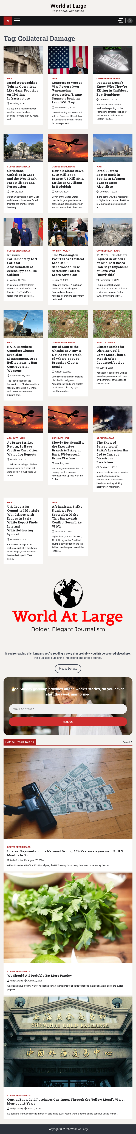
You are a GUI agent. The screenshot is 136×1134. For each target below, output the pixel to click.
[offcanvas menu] (120, 20)
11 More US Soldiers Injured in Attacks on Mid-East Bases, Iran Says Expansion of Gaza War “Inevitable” (113, 265)
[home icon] (8, 20)
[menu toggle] (17, 20)
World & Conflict (107, 342)
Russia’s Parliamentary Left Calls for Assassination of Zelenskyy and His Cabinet (22, 265)
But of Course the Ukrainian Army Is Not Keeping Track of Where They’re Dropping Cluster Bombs (67, 357)
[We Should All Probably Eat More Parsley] (68, 918)
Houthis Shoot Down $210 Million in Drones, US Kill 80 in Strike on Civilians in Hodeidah (68, 179)
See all (126, 742)
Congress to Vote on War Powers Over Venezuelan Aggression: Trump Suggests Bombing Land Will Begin (67, 92)
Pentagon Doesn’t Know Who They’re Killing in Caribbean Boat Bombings (113, 88)
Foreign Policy (61, 250)
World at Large (68, 5)
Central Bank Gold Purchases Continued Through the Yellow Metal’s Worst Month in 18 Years (65, 1101)
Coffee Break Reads (108, 78)
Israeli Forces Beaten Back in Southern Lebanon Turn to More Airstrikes (111, 179)
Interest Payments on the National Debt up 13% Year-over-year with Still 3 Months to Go (65, 853)
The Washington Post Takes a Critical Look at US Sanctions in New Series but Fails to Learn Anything (68, 265)
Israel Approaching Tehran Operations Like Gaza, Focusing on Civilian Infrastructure (22, 90)
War (9, 78)
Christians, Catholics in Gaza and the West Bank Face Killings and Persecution (22, 179)
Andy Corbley (16, 860)
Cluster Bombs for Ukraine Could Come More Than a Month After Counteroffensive (111, 355)
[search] (130, 20)
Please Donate (68, 668)
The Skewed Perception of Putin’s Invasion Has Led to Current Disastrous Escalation (112, 452)
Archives (12, 438)
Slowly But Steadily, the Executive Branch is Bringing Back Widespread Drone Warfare (68, 450)
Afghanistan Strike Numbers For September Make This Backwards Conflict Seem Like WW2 (67, 516)
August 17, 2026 (35, 860)
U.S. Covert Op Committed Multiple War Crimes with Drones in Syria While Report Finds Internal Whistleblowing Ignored (23, 520)
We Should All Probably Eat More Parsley (39, 976)
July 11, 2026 (34, 1108)
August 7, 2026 (34, 980)
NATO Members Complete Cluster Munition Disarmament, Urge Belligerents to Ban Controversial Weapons (22, 359)
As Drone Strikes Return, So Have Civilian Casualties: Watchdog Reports (22, 448)
